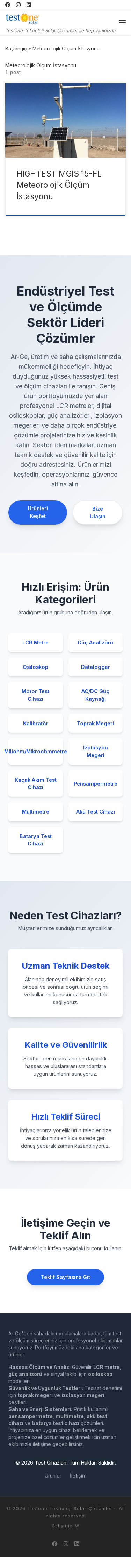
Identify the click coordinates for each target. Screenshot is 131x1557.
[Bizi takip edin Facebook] (7, 5)
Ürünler (53, 1476)
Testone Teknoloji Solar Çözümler (69, 1508)
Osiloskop (35, 667)
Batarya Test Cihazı (36, 840)
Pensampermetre (95, 784)
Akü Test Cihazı (95, 812)
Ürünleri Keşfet (38, 512)
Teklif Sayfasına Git (65, 1277)
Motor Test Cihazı (35, 695)
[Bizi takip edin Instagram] (18, 5)
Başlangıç (16, 48)
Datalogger (95, 667)
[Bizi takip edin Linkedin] (29, 5)
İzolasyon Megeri (95, 751)
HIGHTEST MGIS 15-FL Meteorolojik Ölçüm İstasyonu (59, 185)
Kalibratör (35, 723)
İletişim (78, 1476)
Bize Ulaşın (97, 512)
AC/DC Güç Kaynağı (95, 695)
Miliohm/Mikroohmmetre (35, 751)
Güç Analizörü (95, 642)
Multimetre (35, 812)
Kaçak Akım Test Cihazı (36, 783)
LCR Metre (35, 642)
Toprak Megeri (95, 723)
